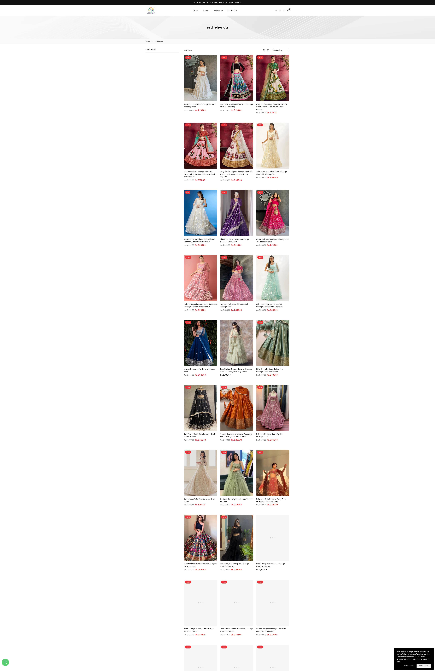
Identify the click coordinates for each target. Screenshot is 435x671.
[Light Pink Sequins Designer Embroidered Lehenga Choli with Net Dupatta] (200, 278)
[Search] (276, 10)
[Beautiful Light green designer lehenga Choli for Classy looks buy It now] (236, 343)
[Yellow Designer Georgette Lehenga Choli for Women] (200, 603)
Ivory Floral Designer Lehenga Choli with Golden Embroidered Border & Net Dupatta (236, 174)
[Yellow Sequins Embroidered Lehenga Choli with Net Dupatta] (272, 146)
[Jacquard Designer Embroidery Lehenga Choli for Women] (236, 603)
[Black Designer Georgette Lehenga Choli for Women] (236, 538)
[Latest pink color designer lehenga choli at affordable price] (272, 213)
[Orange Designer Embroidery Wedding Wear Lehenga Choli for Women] (236, 408)
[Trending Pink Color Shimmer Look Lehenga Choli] (236, 278)
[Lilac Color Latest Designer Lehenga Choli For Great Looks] (236, 213)
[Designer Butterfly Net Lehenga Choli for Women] (236, 473)
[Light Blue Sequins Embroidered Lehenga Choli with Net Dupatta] (272, 278)
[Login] (280, 10)
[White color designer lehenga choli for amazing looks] (200, 78)
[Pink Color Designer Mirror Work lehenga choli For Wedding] (236, 78)
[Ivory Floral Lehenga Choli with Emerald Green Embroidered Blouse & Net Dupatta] (272, 78)
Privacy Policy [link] (409, 666)
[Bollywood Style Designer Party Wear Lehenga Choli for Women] (272, 473)
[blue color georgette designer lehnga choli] (200, 343)
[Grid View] (264, 50)
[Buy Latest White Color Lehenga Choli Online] (200, 473)
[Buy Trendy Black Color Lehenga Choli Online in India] (200, 408)
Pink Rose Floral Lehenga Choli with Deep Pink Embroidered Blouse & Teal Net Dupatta (199, 174)
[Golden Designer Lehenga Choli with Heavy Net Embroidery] (272, 603)
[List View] (268, 50)
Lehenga (218, 10)
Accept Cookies (423, 666)
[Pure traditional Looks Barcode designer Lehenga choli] (200, 538)
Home (195, 10)
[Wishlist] (284, 10)
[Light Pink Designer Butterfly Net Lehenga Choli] (272, 408)
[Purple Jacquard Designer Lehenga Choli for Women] (272, 538)
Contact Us (232, 10)
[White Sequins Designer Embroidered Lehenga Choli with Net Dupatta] (200, 213)
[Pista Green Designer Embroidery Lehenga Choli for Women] (272, 343)
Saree (205, 10)
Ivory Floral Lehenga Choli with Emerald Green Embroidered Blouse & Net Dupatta (272, 106)
